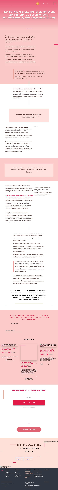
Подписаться (29, 402)
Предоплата (8, 475)
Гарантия (7, 472)
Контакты (7, 476)
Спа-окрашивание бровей (29, 473)
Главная (7, 469)
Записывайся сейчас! (29, 429)
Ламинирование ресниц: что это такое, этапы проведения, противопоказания (9, 350)
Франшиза (17, 476)
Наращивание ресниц (28, 469)
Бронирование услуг (9, 473)
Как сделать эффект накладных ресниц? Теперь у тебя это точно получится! (29, 364)
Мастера (16, 469)
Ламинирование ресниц (28, 474)
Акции (16, 472)
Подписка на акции (18, 475)
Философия (17, 473)
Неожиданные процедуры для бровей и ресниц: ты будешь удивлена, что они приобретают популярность (47, 351)
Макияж (26, 477)
